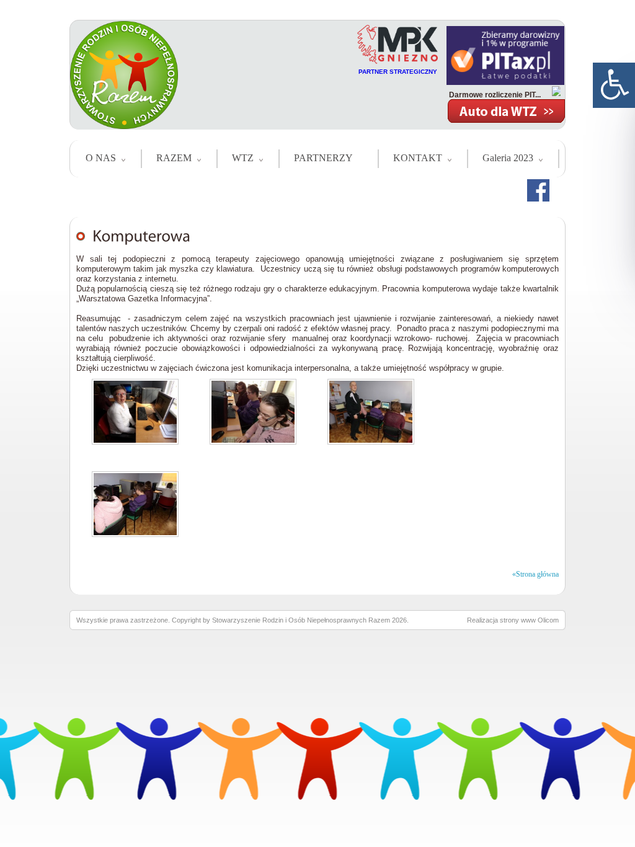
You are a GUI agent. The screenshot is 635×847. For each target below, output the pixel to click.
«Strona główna (535, 574)
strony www (518, 620)
